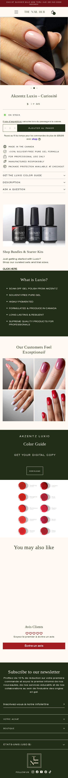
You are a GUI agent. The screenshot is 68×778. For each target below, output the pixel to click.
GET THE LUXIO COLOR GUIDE (22, 175)
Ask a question (14, 189)
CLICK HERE (10, 269)
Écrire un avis (34, 646)
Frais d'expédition (12, 121)
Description (11, 182)
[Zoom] (62, 21)
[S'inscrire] (64, 704)
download (34, 471)
